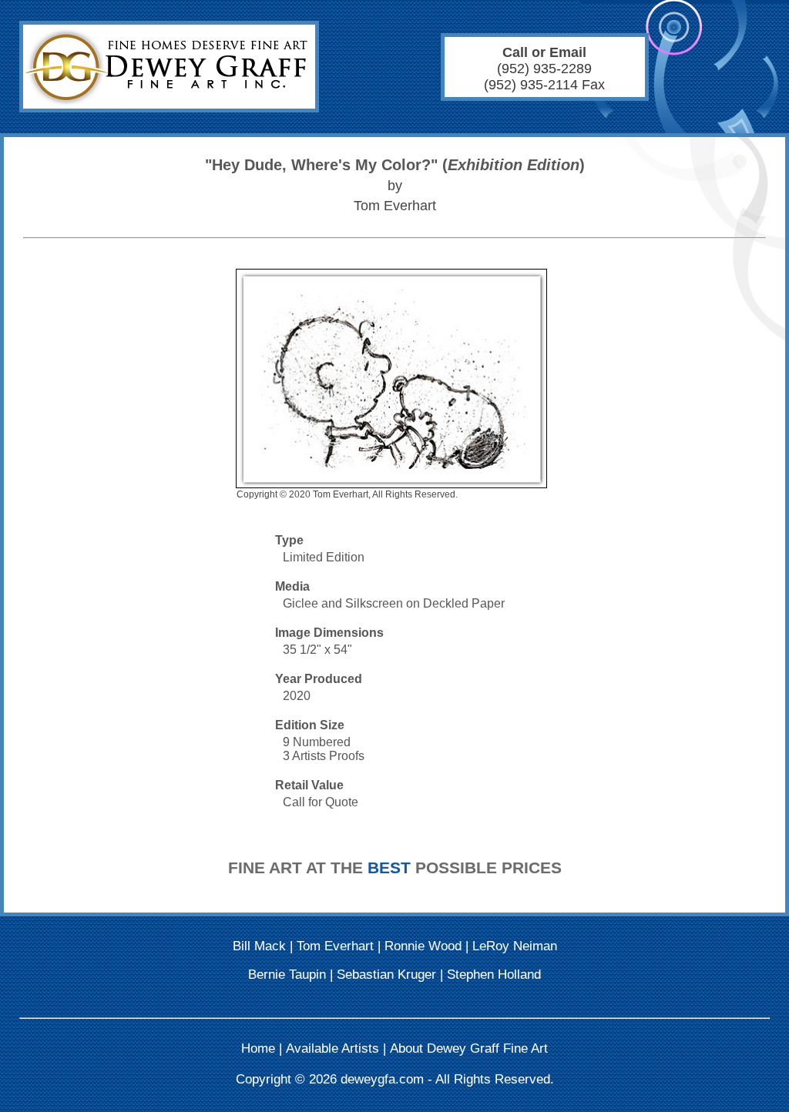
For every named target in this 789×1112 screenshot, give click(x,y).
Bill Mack (259, 946)
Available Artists (332, 1048)
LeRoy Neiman (514, 946)
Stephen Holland (494, 974)
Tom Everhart (335, 946)
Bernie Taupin (287, 974)
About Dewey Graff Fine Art (469, 1048)
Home (258, 1048)
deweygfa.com (382, 1079)
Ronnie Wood (423, 946)
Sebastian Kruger (386, 974)
